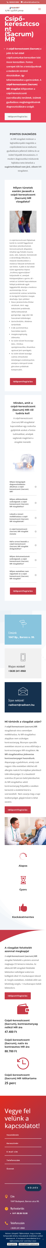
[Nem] (43, 1239)
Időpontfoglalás (18, 116)
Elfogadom (12, 1244)
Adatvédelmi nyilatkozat (29, 1244)
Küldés (33, 1187)
